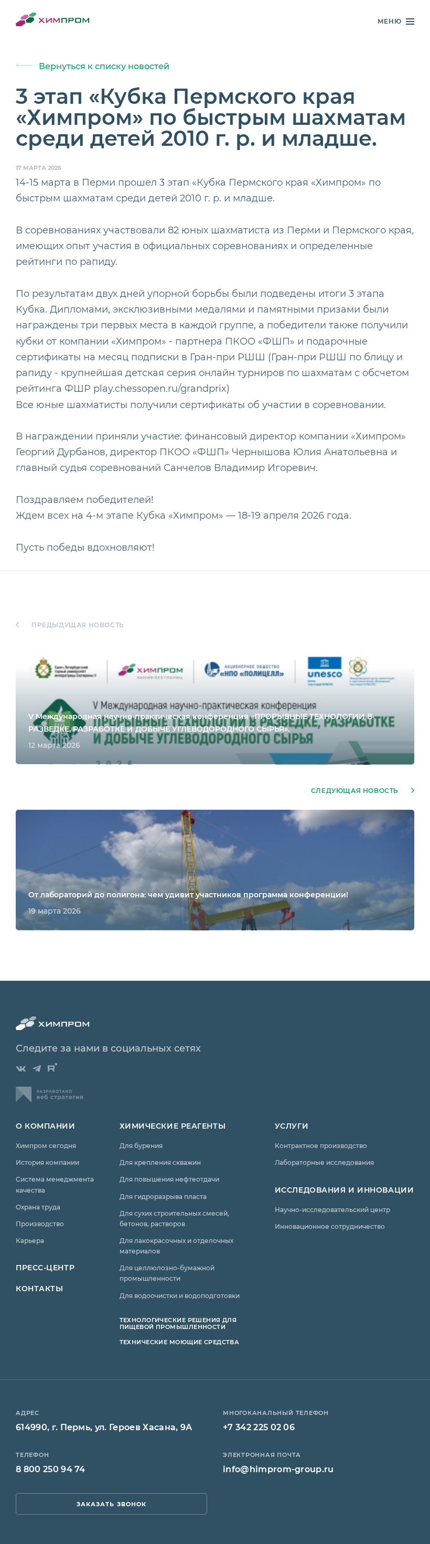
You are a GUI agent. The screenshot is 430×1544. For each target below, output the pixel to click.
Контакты (39, 1288)
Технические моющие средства (180, 1342)
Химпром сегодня (46, 1145)
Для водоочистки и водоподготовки (180, 1295)
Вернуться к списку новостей (104, 65)
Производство (40, 1223)
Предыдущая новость (77, 624)
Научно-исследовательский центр (332, 1209)
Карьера (30, 1240)
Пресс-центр (45, 1267)
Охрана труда (38, 1207)
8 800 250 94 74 (50, 1468)
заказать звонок (112, 1504)
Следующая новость (355, 790)
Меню (390, 21)
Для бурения (141, 1145)
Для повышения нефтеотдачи (169, 1179)
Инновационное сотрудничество (330, 1226)
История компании (47, 1162)
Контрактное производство (321, 1145)
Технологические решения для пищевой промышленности (178, 1323)
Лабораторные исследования (324, 1162)
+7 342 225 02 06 (259, 1426)
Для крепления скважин (160, 1162)
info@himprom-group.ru (278, 1468)
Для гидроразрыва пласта (163, 1196)
